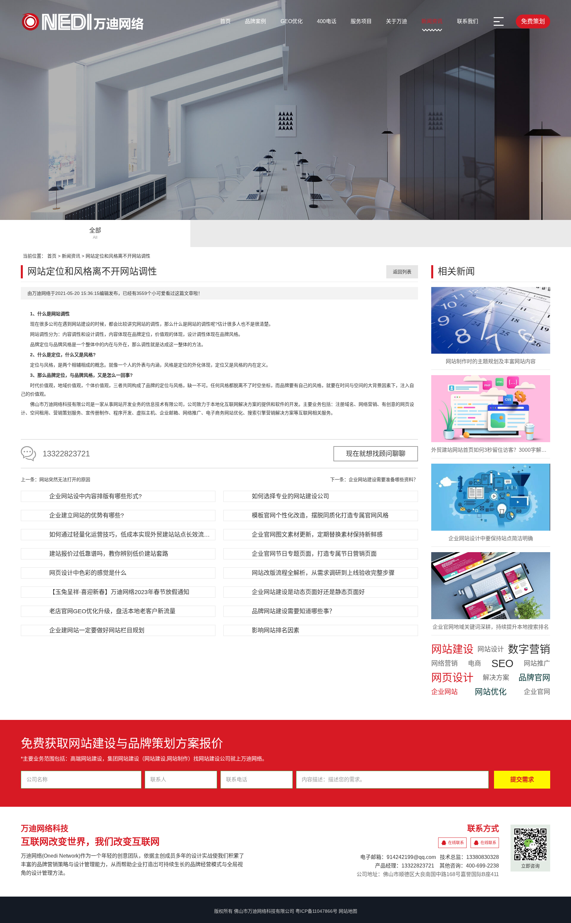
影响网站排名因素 (275, 630)
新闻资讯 (431, 21)
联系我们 (467, 21)
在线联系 (456, 842)
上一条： (55, 479)
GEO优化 (292, 21)
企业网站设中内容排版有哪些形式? (95, 496)
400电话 (326, 21)
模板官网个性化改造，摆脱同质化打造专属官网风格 (320, 515)
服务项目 (361, 21)
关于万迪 (396, 21)
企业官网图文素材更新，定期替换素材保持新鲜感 (317, 534)
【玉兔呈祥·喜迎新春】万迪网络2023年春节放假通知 (119, 592)
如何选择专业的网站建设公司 (290, 496)
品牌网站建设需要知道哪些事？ (293, 611)
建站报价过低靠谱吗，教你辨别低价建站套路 (108, 553)
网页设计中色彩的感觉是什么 (88, 573)
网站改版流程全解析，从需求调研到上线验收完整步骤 (323, 573)
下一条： (374, 479)
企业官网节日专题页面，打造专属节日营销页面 (314, 553)
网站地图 (348, 911)
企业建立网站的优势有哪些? (86, 515)
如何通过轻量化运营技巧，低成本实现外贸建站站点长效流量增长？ (131, 534)
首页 (225, 21)
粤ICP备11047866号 (316, 911)
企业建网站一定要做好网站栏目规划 (96, 630)
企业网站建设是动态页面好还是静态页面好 (308, 592)
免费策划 (533, 21)
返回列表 (402, 271)
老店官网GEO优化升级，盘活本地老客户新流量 (112, 611)
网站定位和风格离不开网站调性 (118, 256)
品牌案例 (255, 21)
